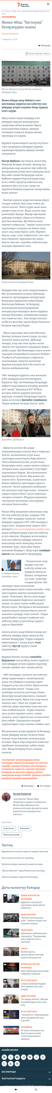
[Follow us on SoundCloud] (36, 1057)
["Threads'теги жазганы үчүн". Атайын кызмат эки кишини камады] (11, 917)
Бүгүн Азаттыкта (29, 981)
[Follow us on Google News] (30, 1057)
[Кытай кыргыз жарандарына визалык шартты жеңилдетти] (11, 951)
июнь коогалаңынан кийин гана (31, 529)
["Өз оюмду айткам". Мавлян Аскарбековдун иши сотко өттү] (11, 998)
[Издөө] (36, 1089)
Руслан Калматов (10, 34)
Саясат (24, 949)
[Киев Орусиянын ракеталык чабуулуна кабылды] (11, 967)
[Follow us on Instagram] (42, 1057)
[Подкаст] (17, 1063)
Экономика (9, 17)
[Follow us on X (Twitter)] (10, 1057)
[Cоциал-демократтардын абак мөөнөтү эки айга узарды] (11, 983)
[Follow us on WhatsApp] (4, 1063)
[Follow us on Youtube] (17, 1057)
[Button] (44, 45)
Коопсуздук (27, 930)
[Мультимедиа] (16, 1089)
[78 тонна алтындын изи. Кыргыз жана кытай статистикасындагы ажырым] (11, 1030)
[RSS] (10, 1063)
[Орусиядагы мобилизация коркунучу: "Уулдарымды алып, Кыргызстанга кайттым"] (11, 933)
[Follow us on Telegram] (23, 1057)
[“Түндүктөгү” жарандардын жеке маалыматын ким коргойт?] (11, 1014)
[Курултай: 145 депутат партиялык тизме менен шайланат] (11, 898)
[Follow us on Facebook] (4, 1057)
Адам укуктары (28, 915)
